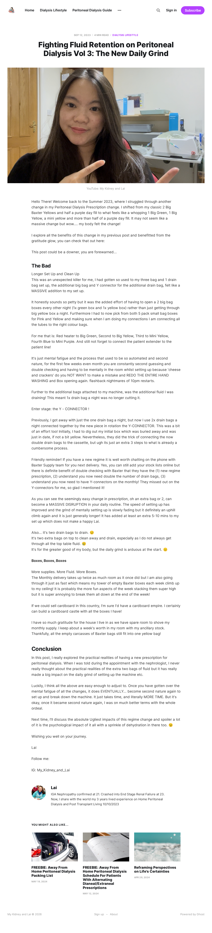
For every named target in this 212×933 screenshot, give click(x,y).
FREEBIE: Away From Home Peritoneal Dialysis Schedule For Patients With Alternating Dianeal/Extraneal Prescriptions (105, 877)
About (114, 914)
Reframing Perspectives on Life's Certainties (155, 869)
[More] (119, 10)
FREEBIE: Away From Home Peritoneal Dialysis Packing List (53, 871)
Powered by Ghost (192, 914)
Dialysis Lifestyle (53, 10)
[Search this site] (158, 10)
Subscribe (193, 10)
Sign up (99, 914)
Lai (54, 787)
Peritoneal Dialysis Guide (92, 10)
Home (29, 10)
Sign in (171, 10)
